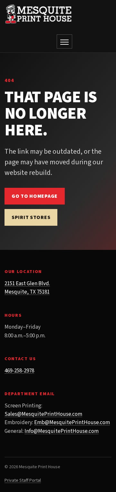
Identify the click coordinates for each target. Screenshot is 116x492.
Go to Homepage (35, 196)
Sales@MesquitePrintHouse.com (43, 414)
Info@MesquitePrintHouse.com (61, 431)
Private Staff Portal (23, 480)
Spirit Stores (31, 217)
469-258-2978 (19, 371)
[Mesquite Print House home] (38, 14)
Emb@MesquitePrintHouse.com (72, 422)
